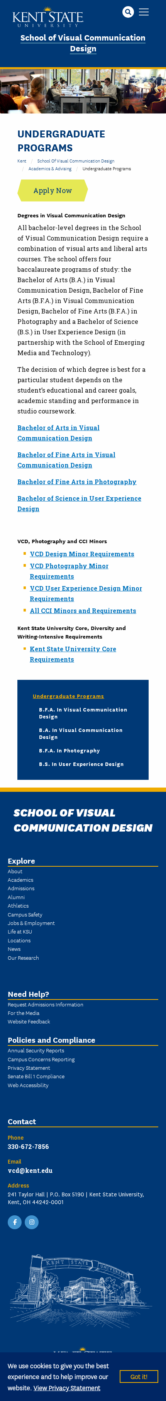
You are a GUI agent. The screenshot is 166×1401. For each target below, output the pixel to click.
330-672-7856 (28, 1146)
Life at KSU (20, 931)
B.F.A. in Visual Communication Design (83, 713)
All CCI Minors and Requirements (83, 610)
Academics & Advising (50, 168)
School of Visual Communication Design (83, 42)
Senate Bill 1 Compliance (36, 1076)
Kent (21, 160)
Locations (19, 940)
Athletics (18, 905)
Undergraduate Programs (68, 695)
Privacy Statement (29, 1067)
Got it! (138, 1376)
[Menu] (144, 12)
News (14, 948)
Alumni (16, 897)
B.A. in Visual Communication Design (81, 733)
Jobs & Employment (31, 922)
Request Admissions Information (45, 1004)
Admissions (21, 888)
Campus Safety (25, 914)
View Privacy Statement (67, 1387)
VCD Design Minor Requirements (82, 554)
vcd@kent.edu (30, 1170)
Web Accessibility (28, 1085)
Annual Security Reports (36, 1050)
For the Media (23, 1012)
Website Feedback (29, 1021)
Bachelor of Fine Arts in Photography (77, 482)
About (15, 871)
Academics (20, 879)
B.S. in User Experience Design (81, 763)
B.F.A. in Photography (69, 750)
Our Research (23, 957)
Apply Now (52, 190)
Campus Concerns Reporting (41, 1059)
